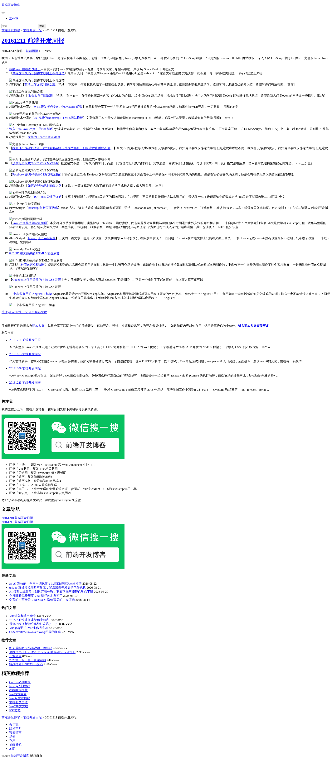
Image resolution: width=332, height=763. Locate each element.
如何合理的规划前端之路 (44, 185)
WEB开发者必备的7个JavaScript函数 (58, 106)
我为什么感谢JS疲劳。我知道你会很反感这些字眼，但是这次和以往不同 (61, 148)
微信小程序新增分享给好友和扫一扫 (33, 624)
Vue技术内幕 (18, 694)
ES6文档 (15, 710)
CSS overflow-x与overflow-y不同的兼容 (35, 632)
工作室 (13, 18)
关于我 (13, 724)
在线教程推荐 (18, 690)
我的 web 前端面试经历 (25, 69)
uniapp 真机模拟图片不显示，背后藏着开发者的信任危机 (47, 587)
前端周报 (32, 51)
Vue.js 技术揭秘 (19, 698)
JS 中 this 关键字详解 (48, 196)
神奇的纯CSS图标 (33, 264)
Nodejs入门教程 (19, 686)
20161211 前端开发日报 (25, 340)
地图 (12, 748)
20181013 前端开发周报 (25, 354)
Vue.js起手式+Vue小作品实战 (28, 628)
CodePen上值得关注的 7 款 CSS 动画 (36, 279)
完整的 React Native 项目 (44, 137)
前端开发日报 (32, 30)
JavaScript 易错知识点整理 (29, 223)
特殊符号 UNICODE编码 (26, 664)
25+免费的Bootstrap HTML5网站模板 (58, 117)
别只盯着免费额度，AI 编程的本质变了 (35, 595)
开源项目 (15, 656)
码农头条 (38, 325)
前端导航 (15, 744)
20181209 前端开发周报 (25, 368)
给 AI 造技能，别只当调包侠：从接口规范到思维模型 (45, 583)
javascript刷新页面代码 (43, 207)
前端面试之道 (18, 702)
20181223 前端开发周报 (25, 382)
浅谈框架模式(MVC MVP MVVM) (35, 163)
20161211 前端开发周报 (33, 40)
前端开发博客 (11, 5)
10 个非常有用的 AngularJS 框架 (30, 293)
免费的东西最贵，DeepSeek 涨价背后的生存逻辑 (42, 599)
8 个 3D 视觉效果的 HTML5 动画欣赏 (34, 253)
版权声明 (15, 728)
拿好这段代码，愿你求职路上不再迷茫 (38, 73)
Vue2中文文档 (18, 706)
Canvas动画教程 (20, 682)
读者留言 (15, 732)
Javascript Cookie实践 (42, 238)
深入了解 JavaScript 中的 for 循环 (31, 129)
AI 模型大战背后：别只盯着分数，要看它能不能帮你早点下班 (51, 591)
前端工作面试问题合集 (39, 84)
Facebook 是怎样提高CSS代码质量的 (36, 174)
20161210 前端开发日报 (17, 518)
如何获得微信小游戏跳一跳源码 (30, 648)
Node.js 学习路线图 (40, 95)
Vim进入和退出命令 (22, 615)
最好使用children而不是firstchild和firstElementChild (42, 652)
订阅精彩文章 (37, 312)
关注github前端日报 (15, 312)
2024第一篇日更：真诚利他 (27, 660)
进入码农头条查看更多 (253, 325)
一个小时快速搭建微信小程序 (29, 619)
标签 (12, 736)
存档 (12, 740)
